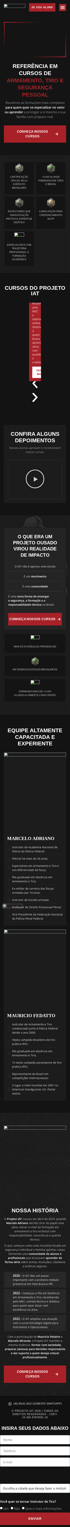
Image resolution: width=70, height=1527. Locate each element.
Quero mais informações (43, 1508)
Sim (6, 1508)
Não (17, 1508)
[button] (62, 7)
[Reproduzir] (35, 479)
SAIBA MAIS (40, 372)
